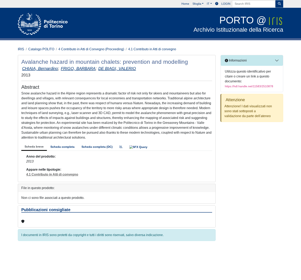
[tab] (121, 146)
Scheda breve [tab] (34, 146)
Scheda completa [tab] (62, 146)
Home (185, 3)
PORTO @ (238, 24)
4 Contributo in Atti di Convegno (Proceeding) (91, 49)
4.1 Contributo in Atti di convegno (152, 49)
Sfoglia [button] (196, 3)
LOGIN (225, 3)
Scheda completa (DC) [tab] (97, 146)
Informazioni (237, 60)
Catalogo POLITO (41, 49)
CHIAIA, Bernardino (40, 68)
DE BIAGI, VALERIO (117, 68)
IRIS (21, 49)
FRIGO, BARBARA (78, 68)
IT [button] (208, 3)
